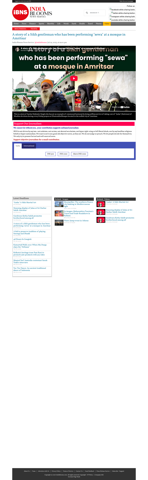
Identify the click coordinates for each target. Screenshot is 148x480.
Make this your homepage (126, 1)
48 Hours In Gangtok (22, 239)
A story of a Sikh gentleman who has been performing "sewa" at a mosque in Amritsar (32, 224)
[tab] (18, 145)
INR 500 (50, 154)
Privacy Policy (56, 471)
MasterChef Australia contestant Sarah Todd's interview (30, 261)
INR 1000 (63, 154)
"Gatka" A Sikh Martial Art (24, 202)
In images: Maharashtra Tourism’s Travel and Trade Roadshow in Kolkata (78, 213)
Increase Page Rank (74, 477)
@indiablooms (41, 42)
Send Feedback (89, 471)
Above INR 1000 (79, 154)
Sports (41, 23)
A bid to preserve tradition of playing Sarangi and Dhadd (29, 232)
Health (82, 23)
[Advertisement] (47, 181)
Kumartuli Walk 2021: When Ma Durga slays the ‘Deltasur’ (30, 246)
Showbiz (50, 23)
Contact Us (79, 471)
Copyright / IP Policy (86, 475)
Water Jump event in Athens (76, 220)
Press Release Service (103, 471)
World (66, 23)
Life (58, 23)
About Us (27, 471)
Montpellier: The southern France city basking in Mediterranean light (78, 204)
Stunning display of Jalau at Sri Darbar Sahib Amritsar (29, 209)
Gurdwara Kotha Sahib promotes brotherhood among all (27, 217)
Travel (90, 23)
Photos (98, 23)
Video (107, 23)
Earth (74, 23)
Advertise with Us (43, 471)
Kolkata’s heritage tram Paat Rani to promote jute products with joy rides (29, 253)
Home (16, 23)
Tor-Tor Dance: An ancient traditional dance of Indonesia (29, 269)
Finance (32, 23)
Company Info (99, 475)
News (24, 23)
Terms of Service (68, 471)
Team (34, 471)
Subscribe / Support (118, 471)
